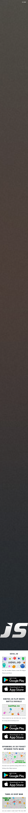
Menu (24, 2)
